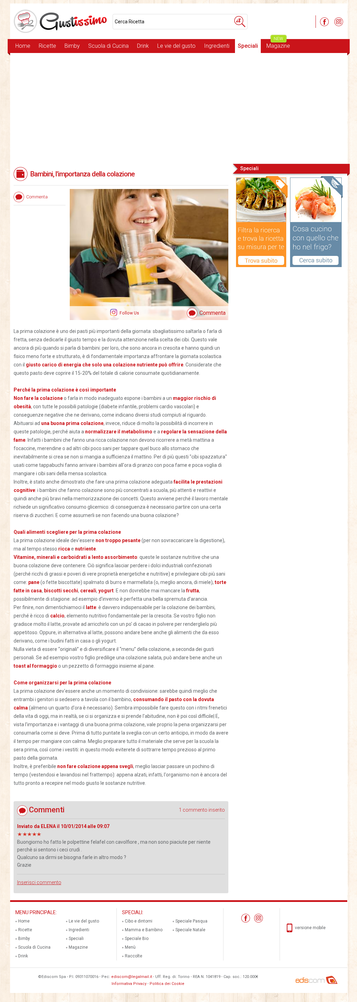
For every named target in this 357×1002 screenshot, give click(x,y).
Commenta (212, 313)
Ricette (47, 46)
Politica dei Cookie (167, 983)
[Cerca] (239, 21)
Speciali (248, 46)
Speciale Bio (137, 938)
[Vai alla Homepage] (61, 21)
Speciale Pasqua (191, 921)
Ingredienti (216, 46)
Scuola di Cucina (108, 46)
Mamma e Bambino (143, 929)
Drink (143, 46)
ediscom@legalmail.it (131, 976)
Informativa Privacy (129, 983)
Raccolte (133, 956)
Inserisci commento (39, 882)
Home (22, 46)
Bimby (72, 46)
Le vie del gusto (176, 46)
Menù (130, 947)
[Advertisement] (178, 108)
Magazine (278, 44)
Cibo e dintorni (138, 921)
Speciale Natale (190, 929)
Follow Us (129, 313)
